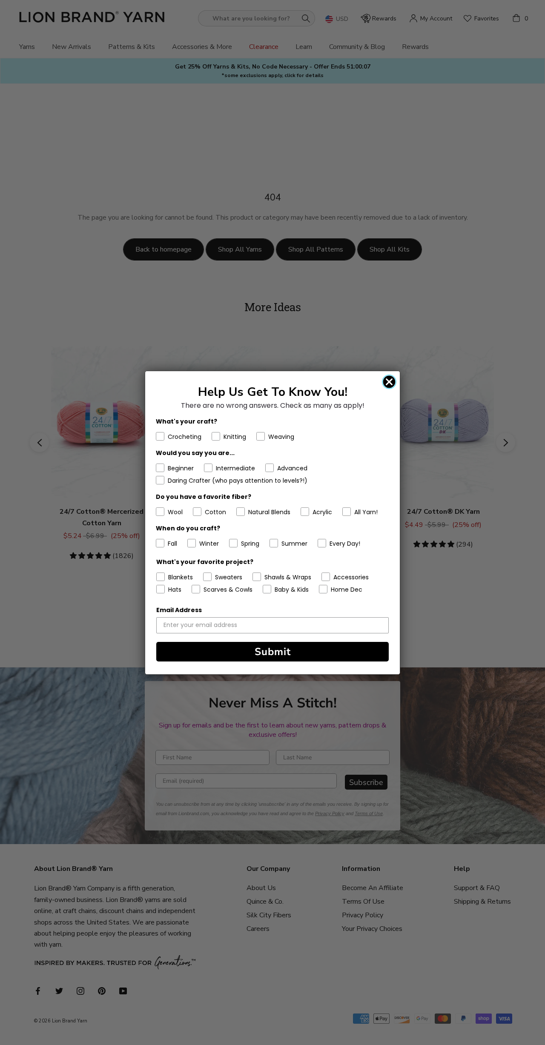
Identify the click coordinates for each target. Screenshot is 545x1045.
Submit (273, 651)
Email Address (179, 610)
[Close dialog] (389, 382)
